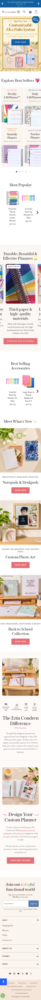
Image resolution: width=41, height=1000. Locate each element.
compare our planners (20, 341)
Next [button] (37, 212)
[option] (12, 208)
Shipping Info (7, 925)
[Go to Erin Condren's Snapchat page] (31, 974)
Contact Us (7, 940)
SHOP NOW (20, 42)
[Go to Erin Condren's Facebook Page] (10, 974)
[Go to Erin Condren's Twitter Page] (23, 974)
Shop (5, 964)
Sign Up (33, 903)
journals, (31, 830)
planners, (24, 830)
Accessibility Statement (21, 993)
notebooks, (7, 833)
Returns (5, 930)
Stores (6, 956)
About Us (7, 948)
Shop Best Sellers (20, 860)
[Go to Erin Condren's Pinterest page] (27, 974)
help (4, 920)
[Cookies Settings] (2, 995)
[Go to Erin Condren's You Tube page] (18, 974)
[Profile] (18, 11)
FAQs (4, 935)
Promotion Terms (31, 986)
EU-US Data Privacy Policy (15, 986)
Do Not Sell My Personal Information (22, 990)
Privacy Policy (22, 983)
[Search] (24, 11)
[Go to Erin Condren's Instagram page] (14, 974)
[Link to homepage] (9, 11)
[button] (2, 3)
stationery (20, 833)
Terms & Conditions (28, 909)
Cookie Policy (33, 983)
